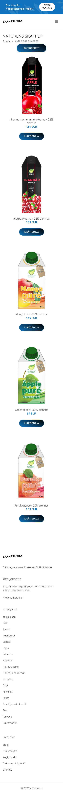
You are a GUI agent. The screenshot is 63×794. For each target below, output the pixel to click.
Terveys (7, 716)
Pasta (6, 697)
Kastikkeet (9, 635)
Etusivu (7, 41)
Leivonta (8, 654)
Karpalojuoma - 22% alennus (31, 218)
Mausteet (8, 679)
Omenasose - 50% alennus (31, 409)
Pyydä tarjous (47, 6)
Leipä (6, 648)
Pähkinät (7, 691)
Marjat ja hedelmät (14, 673)
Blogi (6, 744)
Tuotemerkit (9, 722)
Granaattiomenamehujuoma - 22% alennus (31, 121)
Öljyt (5, 685)
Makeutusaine (11, 666)
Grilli (5, 623)
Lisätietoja (31, 136)
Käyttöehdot (10, 757)
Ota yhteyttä (10, 751)
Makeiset (8, 660)
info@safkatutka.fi (13, 597)
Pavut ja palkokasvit (14, 704)
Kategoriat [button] (31, 48)
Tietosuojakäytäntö (14, 763)
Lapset (7, 641)
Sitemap (7, 769)
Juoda (6, 629)
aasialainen (9, 616)
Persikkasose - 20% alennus (31, 505)
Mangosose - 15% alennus (31, 314)
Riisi (5, 710)
